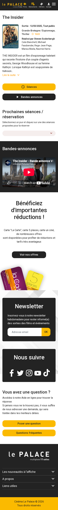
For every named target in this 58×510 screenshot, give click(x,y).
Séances (32, 86)
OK (46, 331)
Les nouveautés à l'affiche (19, 471)
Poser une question (29, 423)
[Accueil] (12, 5)
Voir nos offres (29, 254)
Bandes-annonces (32, 96)
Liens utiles (9, 486)
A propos (8, 479)
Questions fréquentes (29, 432)
